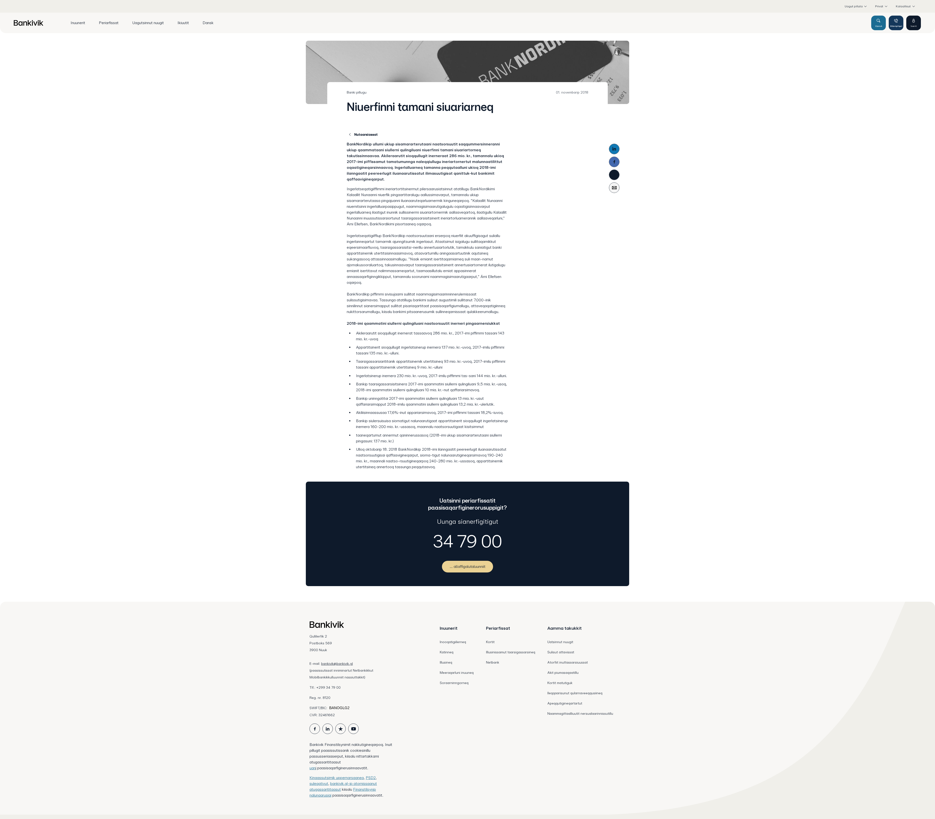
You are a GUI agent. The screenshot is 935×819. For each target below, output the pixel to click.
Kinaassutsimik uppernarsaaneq (336, 777)
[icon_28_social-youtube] (353, 729)
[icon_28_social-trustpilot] (340, 729)
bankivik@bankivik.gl (337, 664)
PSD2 (371, 777)
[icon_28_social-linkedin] (327, 729)
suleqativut (318, 783)
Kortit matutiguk (559, 683)
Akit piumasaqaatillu (563, 673)
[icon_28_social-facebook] (314, 729)
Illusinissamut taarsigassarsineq (510, 652)
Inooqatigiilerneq (453, 642)
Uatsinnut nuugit (560, 642)
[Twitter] (614, 175)
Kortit (490, 642)
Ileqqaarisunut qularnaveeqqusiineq (574, 693)
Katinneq (446, 652)
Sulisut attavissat (560, 652)
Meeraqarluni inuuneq (457, 673)
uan (312, 768)
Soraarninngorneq (454, 683)
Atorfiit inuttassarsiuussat (567, 662)
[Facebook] (614, 162)
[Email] (614, 187)
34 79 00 (467, 541)
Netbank (492, 662)
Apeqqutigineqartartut (564, 703)
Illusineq (446, 662)
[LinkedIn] (614, 149)
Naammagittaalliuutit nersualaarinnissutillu (580, 713)
